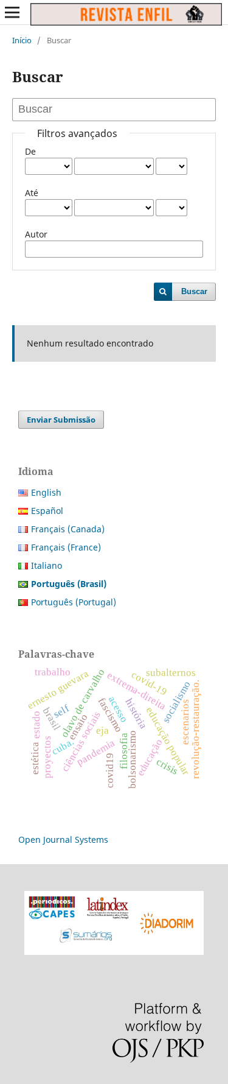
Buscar (194, 291)
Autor (36, 234)
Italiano (46, 565)
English (46, 492)
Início (22, 40)
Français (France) (66, 547)
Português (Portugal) (73, 602)
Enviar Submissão (61, 419)
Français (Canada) (68, 529)
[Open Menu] (12, 12)
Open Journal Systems (63, 839)
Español (47, 510)
